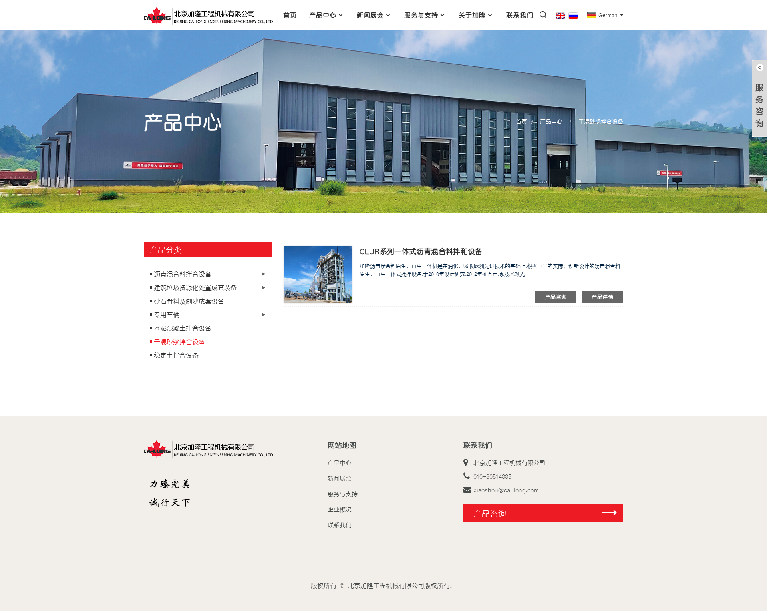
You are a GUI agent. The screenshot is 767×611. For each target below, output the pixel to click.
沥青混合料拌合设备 (182, 274)
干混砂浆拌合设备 (600, 121)
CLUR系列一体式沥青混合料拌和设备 (421, 251)
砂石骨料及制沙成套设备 (189, 301)
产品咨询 (556, 296)
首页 (290, 15)
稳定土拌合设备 (176, 355)
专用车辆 (166, 314)
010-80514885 (492, 476)
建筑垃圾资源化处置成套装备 (195, 287)
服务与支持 (421, 15)
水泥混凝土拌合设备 (182, 328)
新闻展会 (370, 15)
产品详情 (602, 296)
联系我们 (519, 15)
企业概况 (340, 509)
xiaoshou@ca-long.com (506, 489)
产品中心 (322, 15)
